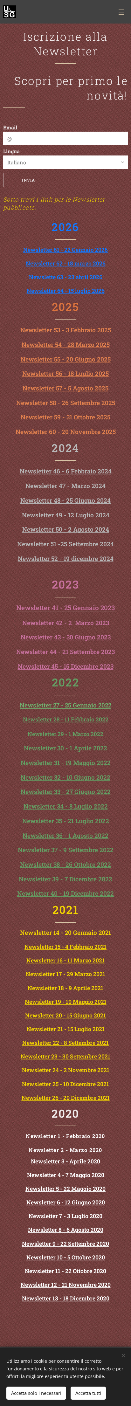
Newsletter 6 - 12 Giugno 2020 (65, 1202)
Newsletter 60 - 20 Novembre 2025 (66, 432)
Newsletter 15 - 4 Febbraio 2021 (65, 946)
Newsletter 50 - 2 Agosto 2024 (65, 529)
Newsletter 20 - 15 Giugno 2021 (65, 1015)
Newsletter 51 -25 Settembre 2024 (65, 544)
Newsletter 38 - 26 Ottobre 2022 (65, 864)
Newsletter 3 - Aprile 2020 (65, 1161)
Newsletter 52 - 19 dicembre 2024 (66, 558)
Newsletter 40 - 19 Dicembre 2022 (65, 893)
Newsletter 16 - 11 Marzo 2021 (65, 960)
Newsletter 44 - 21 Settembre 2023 (65, 652)
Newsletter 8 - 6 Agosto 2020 (65, 1229)
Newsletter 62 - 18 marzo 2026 (66, 263)
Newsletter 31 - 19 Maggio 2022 (66, 763)
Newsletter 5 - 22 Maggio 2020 (65, 1188)
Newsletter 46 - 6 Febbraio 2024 (66, 471)
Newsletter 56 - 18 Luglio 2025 (65, 373)
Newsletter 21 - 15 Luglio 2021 (66, 1029)
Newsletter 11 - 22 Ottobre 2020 (65, 1271)
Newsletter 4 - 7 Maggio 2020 (65, 1175)
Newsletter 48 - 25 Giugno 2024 (65, 500)
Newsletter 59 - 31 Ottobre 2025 (65, 417)
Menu (121, 11)
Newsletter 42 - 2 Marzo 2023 (65, 623)
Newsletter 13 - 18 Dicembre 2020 (65, 1298)
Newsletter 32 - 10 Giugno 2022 (65, 777)
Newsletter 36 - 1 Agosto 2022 (65, 835)
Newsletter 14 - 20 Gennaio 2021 (65, 932)
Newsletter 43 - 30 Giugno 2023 (66, 637)
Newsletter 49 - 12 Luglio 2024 (65, 515)
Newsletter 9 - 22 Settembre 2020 (65, 1243)
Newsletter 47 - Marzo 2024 (65, 486)
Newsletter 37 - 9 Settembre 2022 (66, 850)
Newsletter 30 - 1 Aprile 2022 (65, 748)
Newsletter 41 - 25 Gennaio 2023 (65, 607)
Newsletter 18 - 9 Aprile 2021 (65, 988)
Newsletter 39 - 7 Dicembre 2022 (65, 879)
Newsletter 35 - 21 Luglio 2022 (65, 821)
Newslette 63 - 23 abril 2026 (65, 277)
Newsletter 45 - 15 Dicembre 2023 (66, 666)
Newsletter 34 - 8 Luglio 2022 (66, 806)
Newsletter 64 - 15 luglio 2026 (66, 290)
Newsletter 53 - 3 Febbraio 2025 (65, 330)
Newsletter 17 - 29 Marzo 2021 (65, 974)
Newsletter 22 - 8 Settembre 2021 (65, 1042)
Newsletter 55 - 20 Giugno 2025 (66, 359)
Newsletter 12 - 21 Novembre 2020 (66, 1284)
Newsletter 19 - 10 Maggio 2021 (66, 1001)
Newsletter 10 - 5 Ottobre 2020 (65, 1257)
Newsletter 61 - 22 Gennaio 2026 (65, 249)
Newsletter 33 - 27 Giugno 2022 (66, 792)
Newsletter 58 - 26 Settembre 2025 (65, 403)
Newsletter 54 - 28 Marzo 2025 (66, 344)
